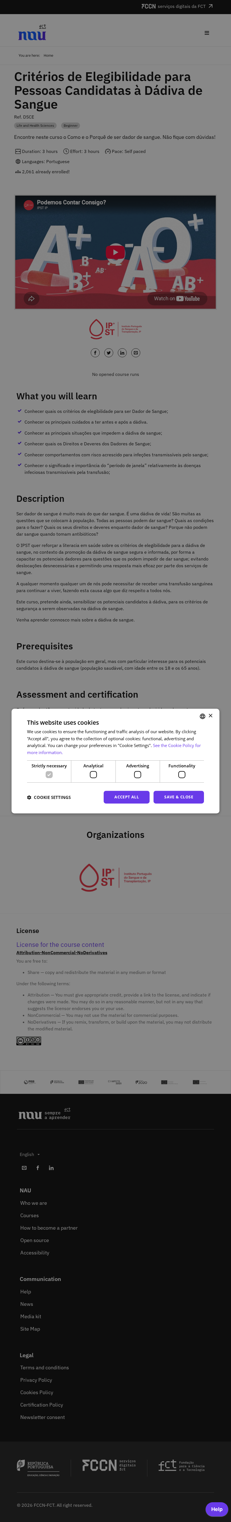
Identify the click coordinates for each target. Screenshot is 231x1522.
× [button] (210, 716)
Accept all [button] (126, 797)
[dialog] (115, 761)
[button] (49, 797)
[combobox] (202, 716)
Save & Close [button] (178, 797)
